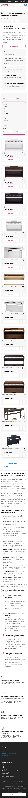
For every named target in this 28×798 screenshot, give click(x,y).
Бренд (4, 104)
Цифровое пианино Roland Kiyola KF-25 (11, 421)
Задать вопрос (14, 46)
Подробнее (20, 791)
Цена (4, 96)
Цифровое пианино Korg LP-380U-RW (10, 367)
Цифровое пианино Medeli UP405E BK (10, 448)
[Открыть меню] (9, 5)
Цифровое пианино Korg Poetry (9, 394)
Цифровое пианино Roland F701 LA (10, 286)
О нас (3, 751)
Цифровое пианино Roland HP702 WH (11, 259)
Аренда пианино (5, 757)
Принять (14, 794)
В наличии (5, 18)
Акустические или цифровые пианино (10, 749)
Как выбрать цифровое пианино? (9, 753)
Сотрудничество (5, 755)
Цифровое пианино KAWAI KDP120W (10, 313)
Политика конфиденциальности (8, 758)
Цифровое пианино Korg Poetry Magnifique (12, 340)
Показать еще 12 (12, 463)
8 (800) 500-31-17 (21, 586)
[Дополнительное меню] (3, 1)
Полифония (5, 128)
